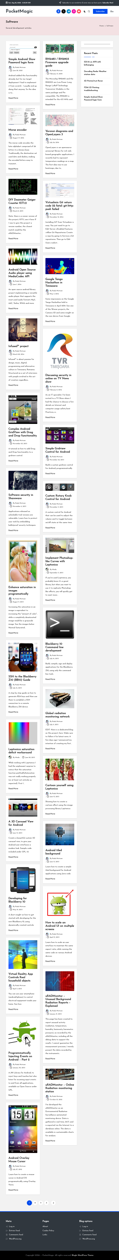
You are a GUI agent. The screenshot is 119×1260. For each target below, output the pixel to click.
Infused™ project (18, 346)
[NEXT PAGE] (53, 1202)
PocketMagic (19, 11)
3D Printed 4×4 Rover (93, 81)
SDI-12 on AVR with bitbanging (92, 63)
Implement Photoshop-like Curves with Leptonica (59, 561)
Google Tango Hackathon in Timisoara (54, 282)
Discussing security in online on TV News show (58, 378)
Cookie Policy (48, 1231)
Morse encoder (17, 130)
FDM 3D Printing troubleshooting (91, 89)
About (45, 1226)
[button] (100, 11)
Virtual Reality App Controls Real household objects (20, 977)
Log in (12, 1226)
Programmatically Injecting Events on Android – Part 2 (20, 1056)
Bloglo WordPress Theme (82, 1255)
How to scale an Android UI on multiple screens (59, 926)
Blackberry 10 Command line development (54, 647)
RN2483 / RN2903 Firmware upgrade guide (57, 62)
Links (45, 1235)
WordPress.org (15, 1239)
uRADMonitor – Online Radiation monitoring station (59, 1088)
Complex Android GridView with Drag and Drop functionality (22, 432)
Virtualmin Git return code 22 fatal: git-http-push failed (59, 206)
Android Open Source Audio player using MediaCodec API (22, 273)
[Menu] (111, 11)
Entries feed (14, 1231)
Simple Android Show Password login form (93, 98)
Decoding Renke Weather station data (95, 72)
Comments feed (16, 1235)
